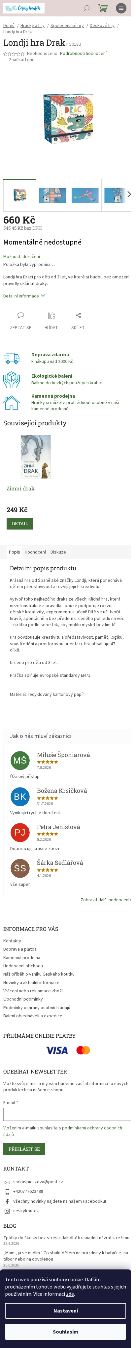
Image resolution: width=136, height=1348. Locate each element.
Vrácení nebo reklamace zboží (33, 991)
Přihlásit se (24, 1149)
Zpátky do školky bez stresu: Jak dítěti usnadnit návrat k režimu (66, 1238)
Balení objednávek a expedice (32, 1016)
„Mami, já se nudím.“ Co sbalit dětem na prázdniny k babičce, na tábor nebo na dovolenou (65, 1256)
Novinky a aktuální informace (31, 983)
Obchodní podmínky (23, 999)
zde (70, 1294)
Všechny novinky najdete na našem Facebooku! (59, 1201)
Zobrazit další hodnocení (105, 900)
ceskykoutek (26, 1211)
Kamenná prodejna (21, 958)
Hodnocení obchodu (23, 966)
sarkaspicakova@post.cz (38, 1182)
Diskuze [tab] (58, 552)
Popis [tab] (14, 552)
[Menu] (121, 8)
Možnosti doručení (21, 257)
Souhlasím (65, 1332)
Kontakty (12, 941)
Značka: (23, 60)
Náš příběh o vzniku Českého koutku (39, 974)
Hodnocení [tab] (35, 552)
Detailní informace (21, 296)
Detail (20, 523)
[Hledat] (86, 8)
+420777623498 (28, 1191)
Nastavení (65, 1310)
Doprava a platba (20, 949)
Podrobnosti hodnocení (83, 54)
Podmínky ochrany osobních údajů (36, 1008)
